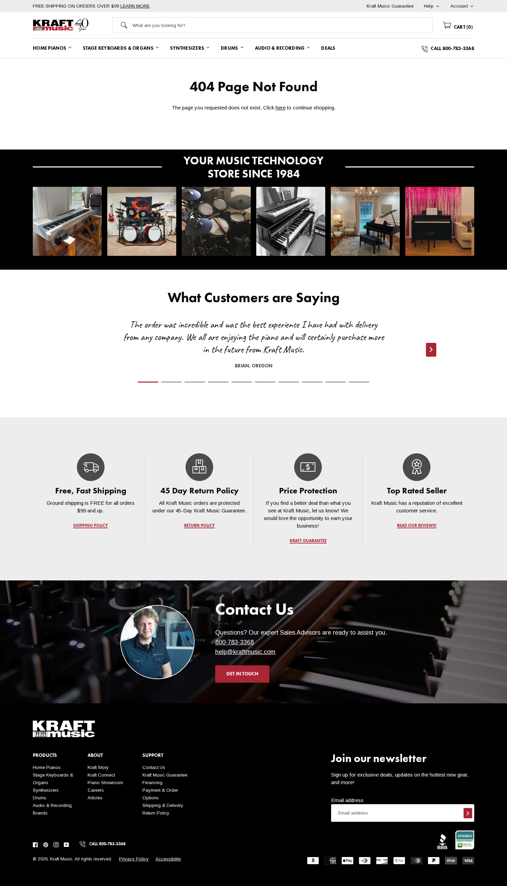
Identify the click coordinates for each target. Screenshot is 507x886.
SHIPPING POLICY (90, 526)
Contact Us (153, 767)
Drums (39, 797)
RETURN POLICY (199, 526)
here (281, 107)
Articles (95, 797)
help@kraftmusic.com (245, 651)
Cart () (463, 27)
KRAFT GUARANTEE (308, 541)
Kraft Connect (101, 775)
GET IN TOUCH (242, 674)
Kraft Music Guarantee (164, 775)
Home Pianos (47, 767)
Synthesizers (46, 790)
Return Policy (155, 813)
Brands (40, 813)
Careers (96, 790)
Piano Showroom (105, 782)
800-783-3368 (234, 642)
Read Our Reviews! (416, 526)
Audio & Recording (52, 805)
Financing (152, 782)
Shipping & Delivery (162, 805)
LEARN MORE (135, 6)
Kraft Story (98, 767)
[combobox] (282, 25)
